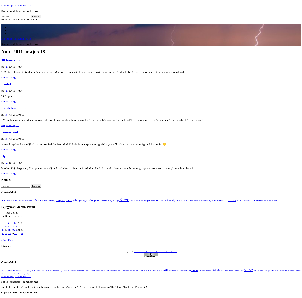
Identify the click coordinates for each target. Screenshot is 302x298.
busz (17, 200)
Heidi (103, 270)
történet (217, 200)
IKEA (114, 200)
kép (137, 200)
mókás (165, 200)
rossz (191, 200)
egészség (64, 270)
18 (9, 230)
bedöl (8, 270)
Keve (124, 199)
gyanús (87, 200)
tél (213, 200)
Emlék (6, 84)
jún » (10, 240)
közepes (175, 270)
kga (6, 66)
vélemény (245, 200)
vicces (232, 200)
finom (38, 200)
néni (214, 270)
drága (24, 200)
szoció (277, 270)
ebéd (29, 200)
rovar (256, 270)
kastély (159, 270)
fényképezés (64, 200)
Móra (202, 270)
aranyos (10, 200)
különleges (144, 200)
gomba (81, 200)
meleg (195, 270)
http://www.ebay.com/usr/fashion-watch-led (130, 270)
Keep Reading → (10, 77)
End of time (81, 270)
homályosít (110, 270)
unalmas (224, 200)
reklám (185, 200)
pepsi (223, 270)
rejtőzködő (229, 270)
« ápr (3, 240)
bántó (25, 270)
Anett (4, 200)
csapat (39, 270)
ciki (20, 200)
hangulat (94, 200)
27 (15, 233)
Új (3, 156)
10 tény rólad (11, 60)
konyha (132, 201)
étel (275, 200)
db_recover (51, 270)
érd (265, 200)
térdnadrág (291, 270)
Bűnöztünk (10, 132)
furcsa (44, 200)
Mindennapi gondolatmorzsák (16, 5)
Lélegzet (182, 270)
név (218, 270)
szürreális (283, 270)
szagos (262, 270)
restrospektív (238, 270)
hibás (105, 200)
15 (22, 226)
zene (253, 200)
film (32, 200)
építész (15, 274)
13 (15, 226)
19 (12, 230)
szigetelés (269, 270)
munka (159, 200)
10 (6, 226)
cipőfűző (32, 270)
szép (209, 200)
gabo (75, 200)
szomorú (204, 200)
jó (118, 200)
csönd (44, 270)
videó (239, 200)
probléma (178, 200)
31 (6, 237)
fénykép (51, 200)
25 (9, 233)
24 (6, 233)
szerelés (197, 200)
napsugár (207, 270)
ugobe (298, 270)
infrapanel (151, 270)
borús (12, 270)
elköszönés (72, 270)
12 (12, 226)
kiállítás (167, 270)
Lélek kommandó (15, 108)
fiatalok (89, 270)
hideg (110, 201)
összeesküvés (35, 274)
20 (15, 230)
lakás (153, 200)
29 (22, 233)
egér (57, 270)
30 (3, 237)
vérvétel (9, 274)
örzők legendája (24, 274)
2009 (3, 270)
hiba (101, 200)
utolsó (3, 274)
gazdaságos (96, 270)
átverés (259, 200)
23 (3, 233)
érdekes (270, 200)
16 (3, 230)
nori (171, 200)
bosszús (19, 270)
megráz (188, 270)
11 (9, 226)
